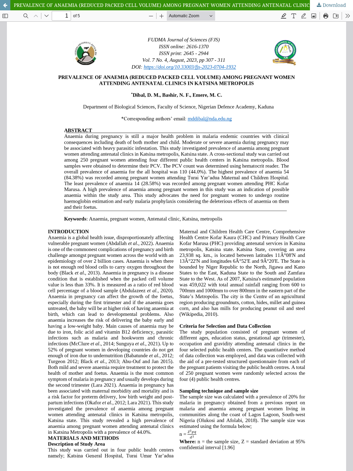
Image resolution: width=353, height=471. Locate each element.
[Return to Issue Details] (5, 5)
